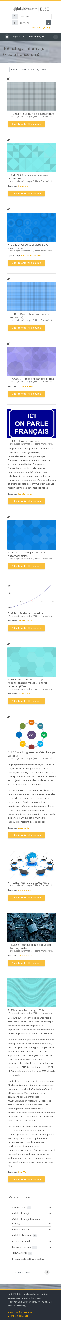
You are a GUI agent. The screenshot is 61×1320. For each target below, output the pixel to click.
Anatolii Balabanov (31, 255)
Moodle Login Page (42, 27)
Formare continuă (21, 1247)
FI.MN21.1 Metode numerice (25, 613)
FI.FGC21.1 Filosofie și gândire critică (31, 378)
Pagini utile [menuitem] (18, 36)
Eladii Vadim (24, 828)
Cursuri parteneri (21, 1241)
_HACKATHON (19, 1253)
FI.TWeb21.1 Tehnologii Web (26, 1010)
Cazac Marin (24, 186)
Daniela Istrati (25, 494)
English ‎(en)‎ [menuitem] (35, 36)
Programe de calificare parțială (28, 1259)
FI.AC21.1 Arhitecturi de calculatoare (31, 113)
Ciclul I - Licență (20, 1213)
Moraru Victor (25, 890)
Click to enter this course (26, 124)
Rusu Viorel (23, 1172)
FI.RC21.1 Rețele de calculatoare (28, 882)
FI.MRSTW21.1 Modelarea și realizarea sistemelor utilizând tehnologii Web (27, 683)
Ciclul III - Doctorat (22, 1235)
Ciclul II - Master (20, 1229)
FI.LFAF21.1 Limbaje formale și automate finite (27, 554)
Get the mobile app (18, 1315)
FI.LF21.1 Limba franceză (23, 441)
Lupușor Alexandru (27, 386)
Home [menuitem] (7, 37)
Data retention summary (20, 1312)
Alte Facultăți (19, 1207)
